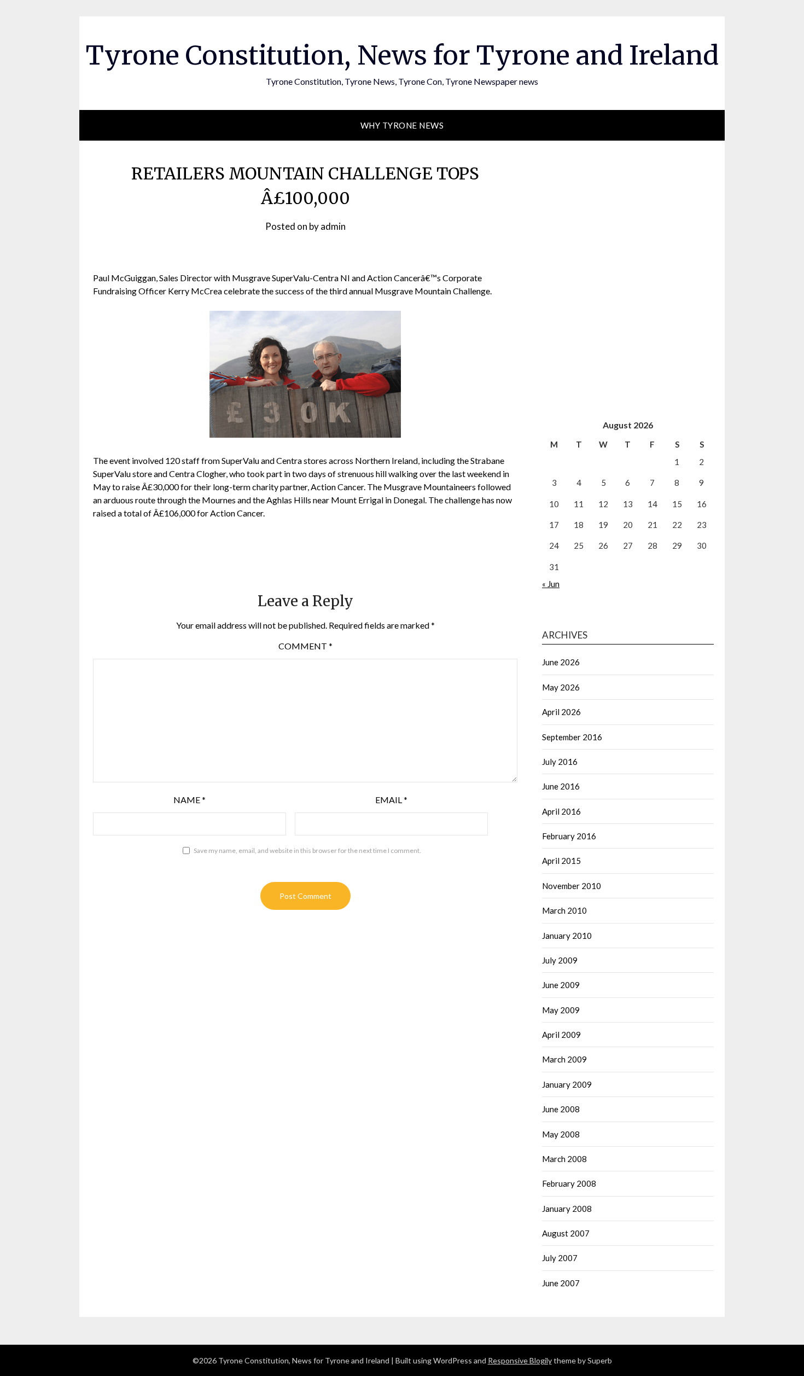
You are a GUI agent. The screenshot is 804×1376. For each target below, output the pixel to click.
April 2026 (561, 712)
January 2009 (567, 1084)
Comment (305, 646)
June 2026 (561, 662)
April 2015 (561, 861)
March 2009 (564, 1059)
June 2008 (561, 1109)
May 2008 (561, 1134)
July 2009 (560, 960)
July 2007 (560, 1258)
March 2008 (564, 1159)
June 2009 (561, 985)
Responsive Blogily (520, 1360)
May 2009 (561, 1010)
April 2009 (561, 1035)
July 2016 (560, 762)
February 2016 (569, 836)
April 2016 (561, 811)
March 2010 (564, 910)
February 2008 (569, 1183)
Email (391, 799)
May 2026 (561, 687)
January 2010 (567, 935)
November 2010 (571, 886)
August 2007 (566, 1233)
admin (333, 226)
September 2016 (572, 737)
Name (189, 799)
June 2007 (561, 1283)
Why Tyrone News (402, 125)
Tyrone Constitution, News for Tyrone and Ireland (402, 55)
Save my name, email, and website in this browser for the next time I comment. (307, 850)
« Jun (551, 584)
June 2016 (561, 786)
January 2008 (567, 1209)
